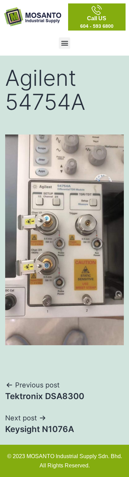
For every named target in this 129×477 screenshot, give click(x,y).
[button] (64, 43)
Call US (96, 18)
